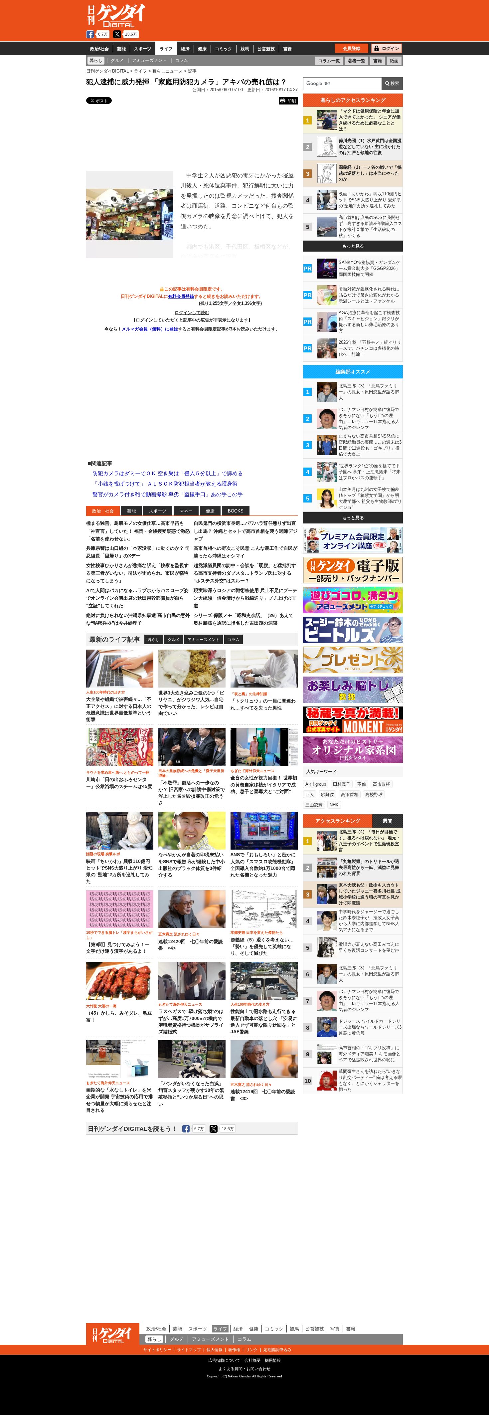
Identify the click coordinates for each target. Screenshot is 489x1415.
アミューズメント (204, 639)
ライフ (166, 48)
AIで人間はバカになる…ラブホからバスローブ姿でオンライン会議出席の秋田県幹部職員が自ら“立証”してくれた (137, 598)
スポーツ (142, 48)
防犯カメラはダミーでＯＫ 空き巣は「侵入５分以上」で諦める (167, 473)
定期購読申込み (277, 1350)
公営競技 (266, 48)
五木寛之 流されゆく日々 (179, 934)
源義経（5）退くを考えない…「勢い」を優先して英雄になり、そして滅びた (262, 946)
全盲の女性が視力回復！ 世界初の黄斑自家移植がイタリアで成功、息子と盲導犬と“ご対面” (264, 784)
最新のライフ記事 (114, 639)
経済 (185, 48)
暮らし (154, 639)
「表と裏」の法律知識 (249, 694)
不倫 (361, 784)
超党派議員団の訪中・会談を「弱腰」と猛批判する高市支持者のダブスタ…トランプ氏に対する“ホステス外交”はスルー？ (245, 573)
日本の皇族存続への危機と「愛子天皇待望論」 (191, 773)
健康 (202, 48)
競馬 (245, 48)
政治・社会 (103, 510)
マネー (186, 510)
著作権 (234, 1350)
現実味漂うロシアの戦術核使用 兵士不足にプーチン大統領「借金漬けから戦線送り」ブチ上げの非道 (245, 598)
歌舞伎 (327, 794)
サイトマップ (189, 1350)
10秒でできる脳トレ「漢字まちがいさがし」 (119, 934)
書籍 (287, 48)
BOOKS (236, 510)
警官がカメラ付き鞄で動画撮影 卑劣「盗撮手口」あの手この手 (167, 494)
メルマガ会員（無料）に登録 (150, 328)
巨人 (309, 794)
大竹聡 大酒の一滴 (101, 1006)
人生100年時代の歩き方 (105, 692)
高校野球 (374, 794)
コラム (234, 639)
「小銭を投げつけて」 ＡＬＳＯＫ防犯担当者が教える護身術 (165, 484)
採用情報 (273, 1360)
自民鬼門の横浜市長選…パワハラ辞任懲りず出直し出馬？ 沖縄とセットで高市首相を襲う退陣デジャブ (245, 530)
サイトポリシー (157, 1350)
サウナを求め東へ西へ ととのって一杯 (117, 772)
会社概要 (252, 1360)
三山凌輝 (314, 804)
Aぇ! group (315, 784)
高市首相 (349, 794)
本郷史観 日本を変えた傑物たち (257, 932)
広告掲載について (224, 1360)
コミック (223, 48)
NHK (334, 804)
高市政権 (381, 784)
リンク (252, 1350)
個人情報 (215, 1350)
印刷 (291, 101)
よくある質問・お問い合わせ (244, 1368)
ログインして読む (192, 312)
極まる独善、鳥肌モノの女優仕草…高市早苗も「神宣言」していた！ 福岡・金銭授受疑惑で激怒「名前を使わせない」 (138, 530)
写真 (335, 1328)
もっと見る (353, 246)
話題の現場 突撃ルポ (103, 854)
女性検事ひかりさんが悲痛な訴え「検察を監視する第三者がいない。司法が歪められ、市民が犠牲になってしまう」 (137, 573)
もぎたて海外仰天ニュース (252, 771)
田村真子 (341, 784)
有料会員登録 (181, 296)
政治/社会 (99, 48)
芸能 (121, 48)
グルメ (174, 639)
